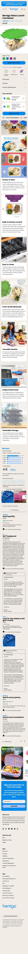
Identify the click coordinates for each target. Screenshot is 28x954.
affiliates (4, 856)
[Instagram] (3, 828)
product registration (8, 863)
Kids (3, 837)
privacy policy (6, 890)
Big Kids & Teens (6, 840)
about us (5, 851)
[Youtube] (11, 828)
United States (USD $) (10, 916)
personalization (6, 888)
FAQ (3, 883)
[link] (13, 470)
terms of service (7, 893)
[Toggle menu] (3, 9)
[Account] (21, 9)
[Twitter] (17, 828)
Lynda (4, 699)
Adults (4, 842)
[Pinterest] (14, 828)
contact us (5, 881)
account (4, 854)
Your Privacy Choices (8, 898)
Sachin (4, 518)
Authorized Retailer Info (9, 879)
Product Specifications (9, 87)
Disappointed (6, 538)
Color (6, 55)
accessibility (5, 876)
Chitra (4, 622)
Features (5, 83)
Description (5, 79)
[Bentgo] (14, 9)
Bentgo (7, 926)
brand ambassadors (8, 858)
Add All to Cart (14, 113)
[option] (14, 39)
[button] (4, 482)
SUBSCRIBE (14, 806)
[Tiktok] (6, 828)
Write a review (18, 21)
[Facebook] (8, 828)
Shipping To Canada (8, 886)
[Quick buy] (23, 98)
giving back (5, 861)
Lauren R (5, 719)
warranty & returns (8, 895)
